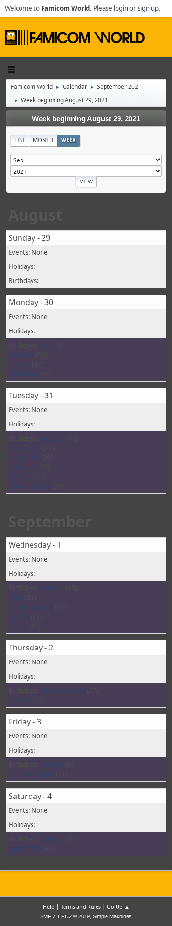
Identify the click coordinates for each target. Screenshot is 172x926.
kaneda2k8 (25, 848)
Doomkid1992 (30, 486)
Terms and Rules (81, 906)
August (35, 214)
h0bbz (18, 626)
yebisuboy (24, 374)
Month (43, 140)
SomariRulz (25, 448)
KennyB (51, 764)
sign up (148, 8)
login (121, 8)
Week (68, 140)
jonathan (21, 355)
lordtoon (53, 438)
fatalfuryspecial (31, 607)
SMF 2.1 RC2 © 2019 (65, 916)
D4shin (19, 616)
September (50, 521)
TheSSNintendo (63, 690)
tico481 (20, 364)
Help (48, 906)
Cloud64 (52, 588)
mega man (24, 457)
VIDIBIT (20, 700)
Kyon (16, 597)
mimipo (51, 839)
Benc (47, 345)
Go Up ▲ (118, 906)
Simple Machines (112, 916)
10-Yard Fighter (31, 774)
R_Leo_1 (21, 476)
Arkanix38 (24, 467)
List (19, 140)
